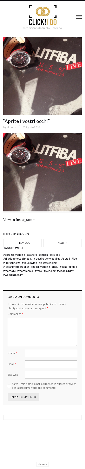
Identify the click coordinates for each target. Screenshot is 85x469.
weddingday (65, 270)
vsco (38, 270)
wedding (50, 270)
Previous (23, 242)
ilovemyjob (30, 262)
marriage (9, 270)
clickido (11, 127)
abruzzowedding (14, 254)
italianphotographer (16, 266)
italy (55, 266)
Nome (12, 353)
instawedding (48, 262)
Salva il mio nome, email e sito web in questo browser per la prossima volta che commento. (44, 386)
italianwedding (41, 266)
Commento (15, 313)
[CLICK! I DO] (43, 15)
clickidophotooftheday (18, 258)
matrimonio (25, 270)
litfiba (72, 266)
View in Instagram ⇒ (19, 220)
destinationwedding (47, 258)
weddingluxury (13, 274)
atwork (32, 254)
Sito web (13, 374)
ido (74, 258)
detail (65, 258)
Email (12, 364)
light (63, 266)
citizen (43, 254)
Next (61, 242)
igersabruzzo (12, 262)
